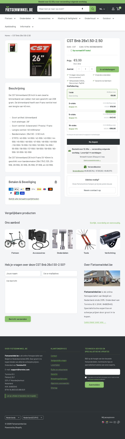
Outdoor (107, 18)
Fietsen (9, 18)
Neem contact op (92, 190)
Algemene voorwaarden (60, 383)
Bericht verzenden (18, 319)
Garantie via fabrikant (103, 81)
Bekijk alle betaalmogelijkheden (24, 198)
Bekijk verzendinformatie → (92, 160)
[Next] (120, 241)
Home (7, 35)
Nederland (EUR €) (30, 417)
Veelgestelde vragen (59, 360)
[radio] (92, 94)
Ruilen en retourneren (59, 369)
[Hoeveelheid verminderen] (79, 69)
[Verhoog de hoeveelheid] (91, 69)
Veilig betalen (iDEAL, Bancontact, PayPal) (77, 82)
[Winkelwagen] (118, 8)
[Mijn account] (113, 8)
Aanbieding (10, 26)
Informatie (25, 26)
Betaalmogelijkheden (59, 378)
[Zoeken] (92, 9)
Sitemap (54, 388)
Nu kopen (93, 141)
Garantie (54, 374)
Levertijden (55, 365)
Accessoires (44, 18)
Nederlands (10, 417)
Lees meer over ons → (95, 322)
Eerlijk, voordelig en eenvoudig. (105, 222)
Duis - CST (71, 47)
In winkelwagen (107, 69)
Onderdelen (25, 18)
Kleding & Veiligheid (68, 18)
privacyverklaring (94, 379)
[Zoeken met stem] (82, 9)
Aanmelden (94, 384)
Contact (54, 356)
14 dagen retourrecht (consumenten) (77, 76)
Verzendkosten (78, 171)
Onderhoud (90, 18)
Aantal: (70, 69)
